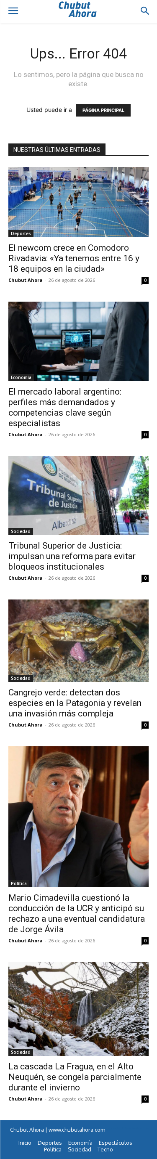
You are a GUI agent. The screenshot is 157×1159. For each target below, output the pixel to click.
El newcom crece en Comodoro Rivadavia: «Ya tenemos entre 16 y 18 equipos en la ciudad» (73, 258)
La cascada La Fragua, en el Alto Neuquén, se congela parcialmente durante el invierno (75, 1077)
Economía (21, 377)
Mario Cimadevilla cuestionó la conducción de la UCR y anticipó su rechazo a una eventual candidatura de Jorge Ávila (76, 913)
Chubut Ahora (25, 280)
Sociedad (21, 531)
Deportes (21, 233)
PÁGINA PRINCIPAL (103, 110)
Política (19, 883)
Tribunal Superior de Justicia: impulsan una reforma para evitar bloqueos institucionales (72, 556)
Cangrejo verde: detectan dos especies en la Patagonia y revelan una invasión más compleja (75, 703)
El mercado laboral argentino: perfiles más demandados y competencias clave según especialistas (64, 407)
